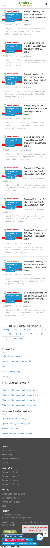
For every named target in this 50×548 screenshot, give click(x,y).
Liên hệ (5, 377)
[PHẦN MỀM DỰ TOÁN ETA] (25, 4)
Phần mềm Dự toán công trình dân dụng (19, 390)
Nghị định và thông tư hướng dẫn (16, 361)
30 (36, 334)
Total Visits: (23, 544)
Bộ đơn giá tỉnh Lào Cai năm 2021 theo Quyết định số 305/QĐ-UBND (34, 202)
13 (16, 334)
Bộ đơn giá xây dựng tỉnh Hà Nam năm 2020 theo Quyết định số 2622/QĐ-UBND (35, 266)
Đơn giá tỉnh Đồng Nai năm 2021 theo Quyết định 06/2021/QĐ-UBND (34, 171)
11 (5, 334)
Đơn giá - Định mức (13, 16)
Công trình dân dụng (11, 472)
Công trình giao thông (11, 476)
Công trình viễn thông (11, 484)
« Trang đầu (27, 330)
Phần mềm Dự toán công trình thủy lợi (18, 400)
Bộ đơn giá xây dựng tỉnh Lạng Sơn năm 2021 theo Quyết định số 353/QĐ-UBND (35, 297)
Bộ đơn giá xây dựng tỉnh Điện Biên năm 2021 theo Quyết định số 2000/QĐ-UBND (35, 234)
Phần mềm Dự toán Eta (12, 356)
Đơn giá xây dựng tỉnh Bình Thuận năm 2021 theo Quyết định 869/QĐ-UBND (35, 16)
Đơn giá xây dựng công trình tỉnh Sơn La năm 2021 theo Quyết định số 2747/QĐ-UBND (35, 78)
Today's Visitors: (9, 544)
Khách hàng (7, 455)
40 (42, 334)
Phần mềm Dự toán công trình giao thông (20, 395)
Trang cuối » (17, 339)
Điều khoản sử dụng (11, 459)
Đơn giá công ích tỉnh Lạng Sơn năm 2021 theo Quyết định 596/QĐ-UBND (35, 110)
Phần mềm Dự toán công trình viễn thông (20, 405)
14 (21, 334)
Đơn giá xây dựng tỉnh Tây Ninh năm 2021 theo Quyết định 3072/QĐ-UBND (35, 47)
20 (31, 334)
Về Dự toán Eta (9, 451)
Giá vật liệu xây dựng (11, 372)
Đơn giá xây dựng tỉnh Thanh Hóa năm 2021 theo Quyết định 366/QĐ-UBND (35, 141)
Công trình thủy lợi (10, 480)
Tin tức (10, 20)
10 (45, 330)
